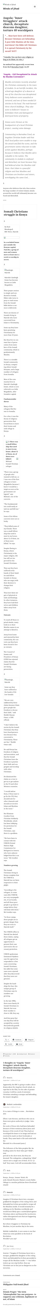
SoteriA (10, 1192)
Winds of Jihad (11, 8)
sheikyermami (23, 1054)
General (32, 1054)
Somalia (7, 1056)
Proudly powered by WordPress (12, 1304)
